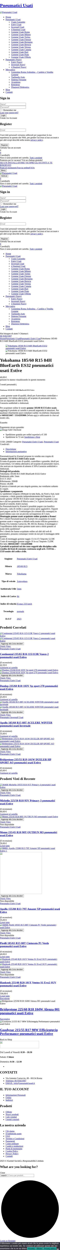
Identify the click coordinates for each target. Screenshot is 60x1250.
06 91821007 (6, 336)
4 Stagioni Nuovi (18, 67)
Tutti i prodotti (36, 158)
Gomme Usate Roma (20, 32)
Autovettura (22, 581)
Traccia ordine (23, 168)
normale (20, 611)
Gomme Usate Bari (19, 52)
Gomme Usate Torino (20, 37)
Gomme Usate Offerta (21, 57)
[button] (30, 153)
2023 (19, 619)
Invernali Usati (17, 27)
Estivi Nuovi (16, 62)
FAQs (32, 168)
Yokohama (21, 574)
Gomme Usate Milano (21, 34)
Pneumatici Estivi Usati (30, 338)
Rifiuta (39, 1248)
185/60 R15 (22, 566)
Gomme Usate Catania (21, 49)
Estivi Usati (16, 24)
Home (2, 338)
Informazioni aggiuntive (16, 451)
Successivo (5, 1019)
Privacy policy (50, 1248)
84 (18, 596)
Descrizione (11, 449)
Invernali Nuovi (18, 64)
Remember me (9, 110)
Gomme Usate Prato (20, 54)
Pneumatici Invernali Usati (11, 717)
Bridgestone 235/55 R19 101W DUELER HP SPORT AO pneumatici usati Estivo (25, 761)
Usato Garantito (18, 22)
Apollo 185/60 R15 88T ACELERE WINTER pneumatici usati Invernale (26, 724)
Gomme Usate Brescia (21, 44)
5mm (19, 589)
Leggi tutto (5, 846)
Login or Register (7, 1241)
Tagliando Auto (18, 77)
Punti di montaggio (8, 168)
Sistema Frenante (18, 79)
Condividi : (5, 444)
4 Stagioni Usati (18, 29)
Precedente (5, 998)
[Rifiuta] (58, 1249)
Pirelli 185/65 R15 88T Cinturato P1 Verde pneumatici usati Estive (24, 945)
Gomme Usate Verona (21, 47)
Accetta (31, 1248)
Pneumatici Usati (16, 5)
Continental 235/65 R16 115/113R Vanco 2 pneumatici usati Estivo (24, 656)
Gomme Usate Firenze (21, 39)
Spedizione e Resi (32, 437)
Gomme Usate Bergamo (22, 42)
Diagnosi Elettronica (20, 87)
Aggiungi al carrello (9, 667)
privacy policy (36, 140)
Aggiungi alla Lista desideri (12, 644)
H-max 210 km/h (24, 604)
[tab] (33, 449)
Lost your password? (9, 112)
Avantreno (15, 82)
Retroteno (15, 84)
